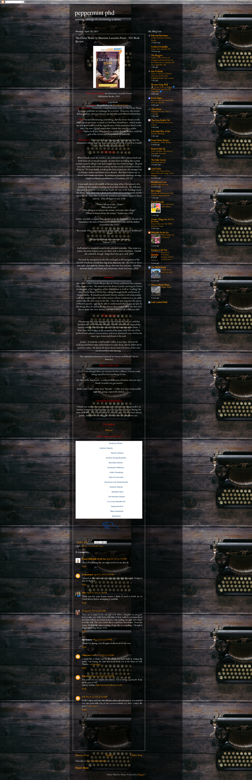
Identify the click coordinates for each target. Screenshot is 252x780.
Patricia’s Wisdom (117, 453)
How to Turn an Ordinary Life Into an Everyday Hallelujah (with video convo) (162, 76)
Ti (83, 611)
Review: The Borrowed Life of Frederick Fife (162, 101)
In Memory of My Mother (161, 142)
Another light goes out (159, 184)
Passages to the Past (159, 250)
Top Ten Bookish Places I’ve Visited (162, 123)
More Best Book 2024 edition (167, 205)
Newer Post (82, 755)
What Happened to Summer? (167, 236)
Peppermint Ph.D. (117, 506)
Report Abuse (82, 767)
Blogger (141, 774)
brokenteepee (87, 574)
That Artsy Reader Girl (160, 120)
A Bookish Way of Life (160, 131)
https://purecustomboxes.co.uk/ (108, 685)
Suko (84, 592)
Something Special (158, 162)
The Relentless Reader (116, 497)
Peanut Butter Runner (160, 140)
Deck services (92, 706)
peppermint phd (94, 12)
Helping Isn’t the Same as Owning (160, 112)
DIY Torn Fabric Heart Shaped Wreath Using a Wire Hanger (162, 173)
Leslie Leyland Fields (159, 302)
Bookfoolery (116, 516)
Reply (84, 566)
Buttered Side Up (158, 149)
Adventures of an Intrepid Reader (116, 482)
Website (109, 430)
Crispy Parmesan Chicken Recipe (161, 39)
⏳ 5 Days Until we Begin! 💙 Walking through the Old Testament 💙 (163, 89)
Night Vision (166, 287)
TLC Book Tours (120, 105)
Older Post (136, 755)
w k (83, 697)
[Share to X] (100, 542)
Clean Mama (156, 109)
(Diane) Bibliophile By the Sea (94, 559)
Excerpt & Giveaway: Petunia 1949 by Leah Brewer (167, 255)
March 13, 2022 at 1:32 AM (96, 697)
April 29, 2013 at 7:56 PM (97, 592)
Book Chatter (156, 98)
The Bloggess (157, 55)
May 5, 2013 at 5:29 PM (102, 639)
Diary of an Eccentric (116, 477)
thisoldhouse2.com (158, 182)
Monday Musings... (158, 133)
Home (109, 755)
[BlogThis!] (98, 542)
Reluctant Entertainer (159, 35)
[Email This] (95, 542)
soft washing (95, 664)
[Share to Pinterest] (105, 542)
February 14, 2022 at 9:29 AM (102, 676)
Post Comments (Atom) (96, 761)
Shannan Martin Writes (160, 285)
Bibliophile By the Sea (160, 232)
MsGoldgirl (156, 191)
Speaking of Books (115, 443)
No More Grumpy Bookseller (116, 458)
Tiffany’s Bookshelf (116, 511)
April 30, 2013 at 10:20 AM (95, 611)
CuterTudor (156, 169)
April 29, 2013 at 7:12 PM (117, 559)
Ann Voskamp (157, 71)
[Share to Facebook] (103, 542)
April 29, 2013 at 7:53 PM (104, 574)
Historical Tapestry (106, 448)
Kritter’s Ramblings (116, 472)
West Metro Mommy (116, 463)
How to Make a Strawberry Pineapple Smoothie (162, 152)
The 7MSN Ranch (158, 267)
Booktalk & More (117, 492)
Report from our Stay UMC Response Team (162, 225)
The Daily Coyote (158, 160)
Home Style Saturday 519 (160, 49)
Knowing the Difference (115, 468)
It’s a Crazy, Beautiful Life (116, 502)
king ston (86, 676)
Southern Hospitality (159, 47)
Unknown (86, 655)
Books (84, 546)
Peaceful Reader (157, 202)
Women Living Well (159, 84)
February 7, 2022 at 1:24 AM (102, 655)
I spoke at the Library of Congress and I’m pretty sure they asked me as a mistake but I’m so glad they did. (162, 61)
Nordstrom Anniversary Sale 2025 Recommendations (162, 194)
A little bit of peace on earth (166, 270)
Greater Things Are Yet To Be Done (162, 220)
